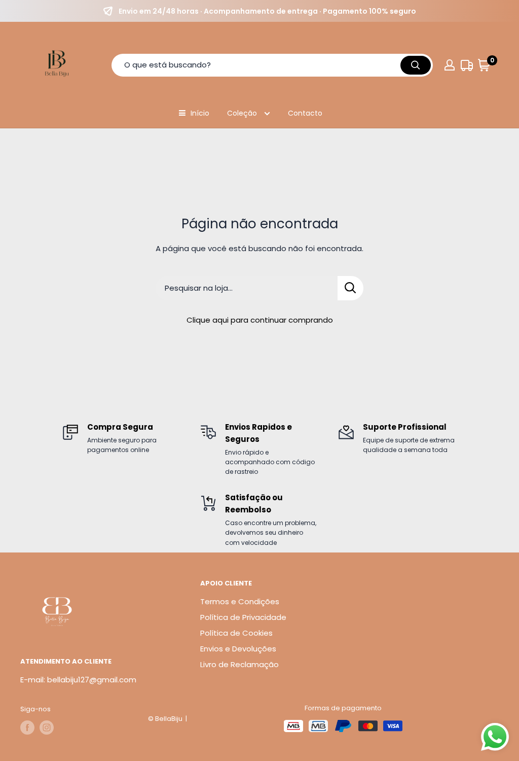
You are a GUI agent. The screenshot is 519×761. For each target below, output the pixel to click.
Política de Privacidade (243, 617)
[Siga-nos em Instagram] (47, 727)
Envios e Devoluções (238, 648)
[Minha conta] (449, 65)
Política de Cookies (236, 633)
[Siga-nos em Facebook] (27, 727)
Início (200, 113)
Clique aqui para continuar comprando (260, 320)
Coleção (243, 113)
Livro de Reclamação (239, 664)
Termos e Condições (239, 601)
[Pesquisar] (415, 65)
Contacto (305, 113)
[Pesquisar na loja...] (350, 288)
